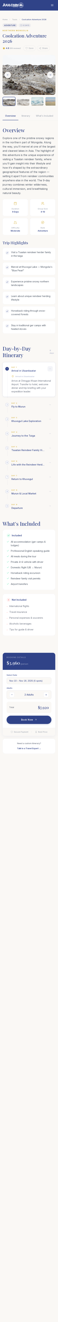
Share (45, 48)
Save (31, 48)
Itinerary (26, 115)
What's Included (44, 115)
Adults (9, 688)
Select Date (12, 675)
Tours (14, 19)
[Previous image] (8, 75)
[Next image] (50, 75)
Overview (10, 115)
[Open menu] (52, 5)
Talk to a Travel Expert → (29, 748)
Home (5, 19)
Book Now (27, 719)
